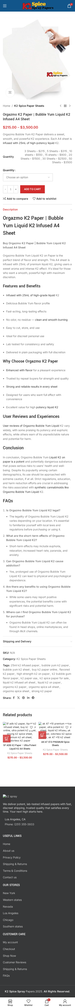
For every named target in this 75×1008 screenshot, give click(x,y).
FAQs (6, 975)
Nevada (8, 906)
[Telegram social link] (33, 697)
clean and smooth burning (51, 319)
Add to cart (32, 189)
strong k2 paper (42, 691)
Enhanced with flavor (19, 370)
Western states (12, 899)
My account (10, 942)
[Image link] (10, 796)
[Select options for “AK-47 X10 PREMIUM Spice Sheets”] (42, 735)
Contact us (10, 877)
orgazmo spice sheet (16, 691)
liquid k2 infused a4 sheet (19, 682)
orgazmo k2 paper (14, 686)
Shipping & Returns (15, 864)
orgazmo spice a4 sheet (44, 686)
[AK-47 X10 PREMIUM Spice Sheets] (55, 730)
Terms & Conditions (15, 870)
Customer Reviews (14, 962)
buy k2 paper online (44, 669)
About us (8, 850)
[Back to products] (65, 106)
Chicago (8, 919)
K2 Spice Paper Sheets (29, 105)
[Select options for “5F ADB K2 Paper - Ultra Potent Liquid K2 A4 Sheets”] (7, 738)
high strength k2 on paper (33, 673)
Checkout (9, 949)
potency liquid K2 (47, 407)
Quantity (8, 170)
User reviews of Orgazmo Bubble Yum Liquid (31, 425)
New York (9, 893)
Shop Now (9, 955)
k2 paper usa (29, 678)
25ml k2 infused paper (25, 665)
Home (6, 105)
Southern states (13, 926)
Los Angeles (10, 913)
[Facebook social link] (13, 697)
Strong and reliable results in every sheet (32, 386)
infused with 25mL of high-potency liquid (28, 143)
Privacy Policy (12, 857)
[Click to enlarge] (10, 92)
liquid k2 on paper (49, 682)
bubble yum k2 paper (55, 665)
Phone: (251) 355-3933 (19, 824)
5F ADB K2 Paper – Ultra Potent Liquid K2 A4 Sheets (19, 747)
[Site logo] (37, 5)
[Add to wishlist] (31, 727)
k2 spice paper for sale (54, 678)
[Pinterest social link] (23, 697)
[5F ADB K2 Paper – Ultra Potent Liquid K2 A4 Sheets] (20, 732)
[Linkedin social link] (28, 697)
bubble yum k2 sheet (16, 669)
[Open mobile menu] (5, 6)
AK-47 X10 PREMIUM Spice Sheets (55, 743)
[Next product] (70, 106)
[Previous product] (60, 106)
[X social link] (18, 697)
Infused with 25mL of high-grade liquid (30, 295)
